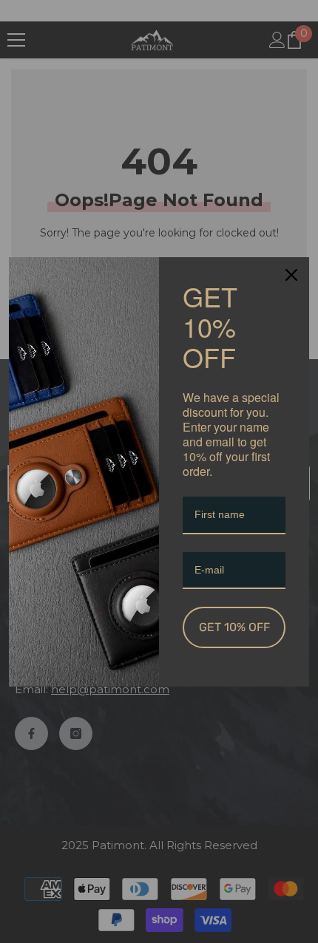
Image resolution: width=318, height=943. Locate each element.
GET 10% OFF (234, 627)
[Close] (291, 275)
